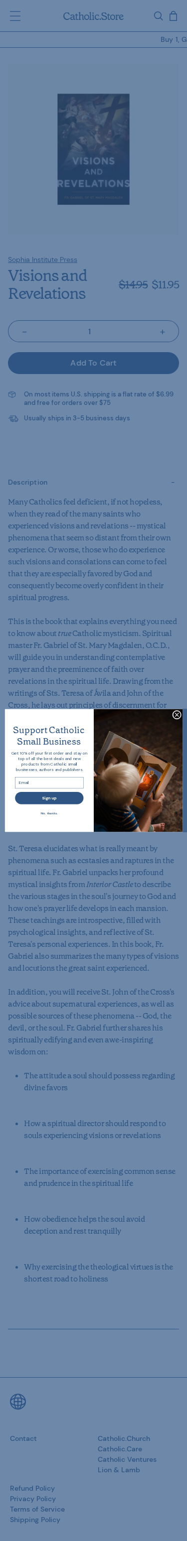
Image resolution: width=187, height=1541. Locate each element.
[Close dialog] (177, 715)
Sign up (49, 798)
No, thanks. (49, 813)
